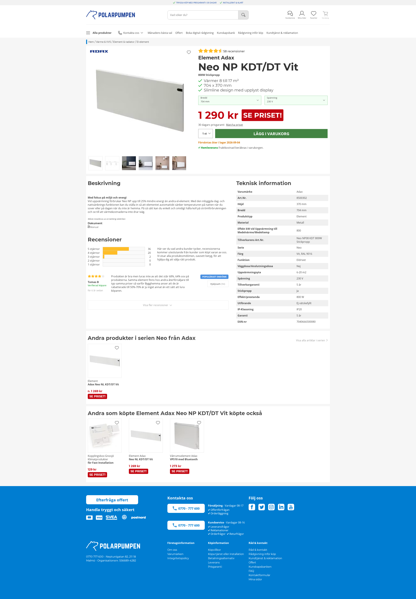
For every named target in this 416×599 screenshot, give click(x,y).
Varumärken (175, 554)
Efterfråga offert (112, 499)
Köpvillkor (214, 549)
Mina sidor (255, 579)
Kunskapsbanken (260, 566)
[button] (141, 101)
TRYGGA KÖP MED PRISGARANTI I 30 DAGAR (196, 2)
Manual (94, 227)
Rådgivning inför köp (262, 554)
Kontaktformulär (259, 575)
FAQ (251, 571)
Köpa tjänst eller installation (226, 554)
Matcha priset (234, 125)
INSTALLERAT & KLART (233, 2)
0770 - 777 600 (189, 508)
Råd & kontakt (258, 549)
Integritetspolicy (178, 558)
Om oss (172, 549)
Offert (252, 562)
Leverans (214, 562)
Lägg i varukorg (271, 133)
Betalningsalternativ (221, 558)
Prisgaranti (215, 566)
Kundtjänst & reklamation (265, 558)
